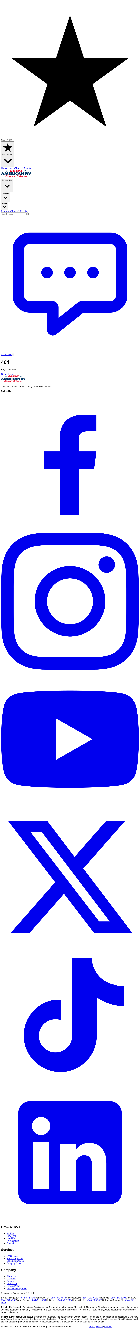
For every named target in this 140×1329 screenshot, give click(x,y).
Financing (6, 211)
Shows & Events (23, 168)
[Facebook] (70, 531)
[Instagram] (70, 669)
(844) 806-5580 (94, 1300)
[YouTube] (70, 807)
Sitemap (108, 1326)
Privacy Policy (13, 1286)
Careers (10, 1281)
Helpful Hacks (8, 168)
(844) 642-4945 (58, 1298)
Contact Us (12, 1283)
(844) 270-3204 (118, 1298)
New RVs (11, 1236)
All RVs (10, 1233)
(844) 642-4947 (8, 1300)
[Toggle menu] (13, 354)
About (4, 204)
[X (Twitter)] (70, 945)
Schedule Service (15, 1261)
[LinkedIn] (70, 1220)
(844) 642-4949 (28, 1298)
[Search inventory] (27, 214)
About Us (11, 1276)
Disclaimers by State (17, 1288)
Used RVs (12, 1238)
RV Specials (13, 1241)
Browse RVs (7, 180)
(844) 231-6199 (90, 1298)
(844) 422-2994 (64, 1300)
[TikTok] (70, 1083)
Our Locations (7, 154)
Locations (11, 1279)
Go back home (8, 374)
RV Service (12, 1256)
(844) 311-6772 (39, 1300)
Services (5, 193)
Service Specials (15, 1258)
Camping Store (14, 1263)
